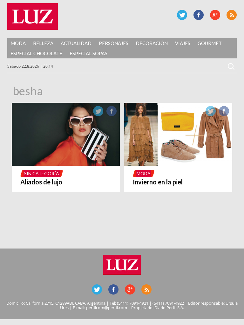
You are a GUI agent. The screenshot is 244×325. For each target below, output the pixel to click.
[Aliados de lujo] (66, 163)
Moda (18, 43)
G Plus (215, 15)
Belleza (43, 43)
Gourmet (210, 43)
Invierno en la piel (158, 182)
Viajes (182, 43)
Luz (32, 16)
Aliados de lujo (41, 182)
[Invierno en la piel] (178, 163)
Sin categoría (41, 173)
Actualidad (76, 43)
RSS (232, 15)
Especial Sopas (88, 53)
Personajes (113, 43)
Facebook (198, 15)
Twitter (182, 15)
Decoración (152, 43)
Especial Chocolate (36, 53)
